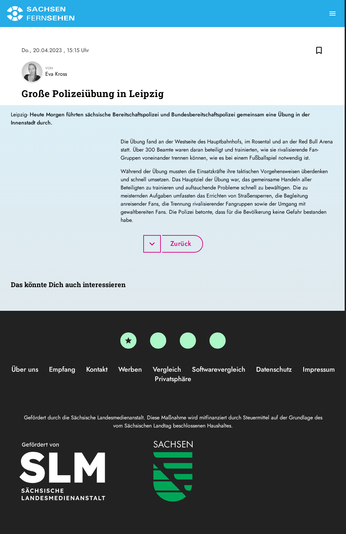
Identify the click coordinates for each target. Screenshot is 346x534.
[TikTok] (217, 340)
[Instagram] (188, 340)
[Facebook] (158, 340)
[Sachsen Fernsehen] (40, 13)
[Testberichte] (128, 340)
